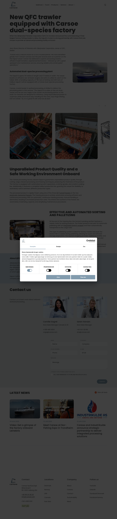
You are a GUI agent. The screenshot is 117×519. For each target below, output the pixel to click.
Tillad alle (83, 277)
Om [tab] (84, 246)
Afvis (58, 277)
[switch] (47, 270)
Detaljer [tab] (58, 246)
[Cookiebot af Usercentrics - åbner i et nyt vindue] (87, 241)
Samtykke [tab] (33, 246)
